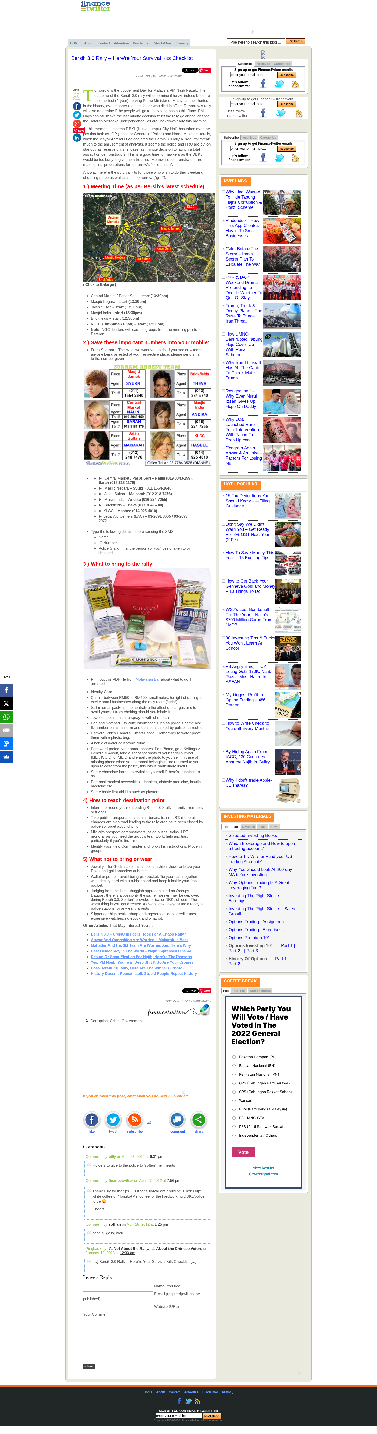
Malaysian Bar (148, 679)
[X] (6, 703)
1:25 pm (161, 1224)
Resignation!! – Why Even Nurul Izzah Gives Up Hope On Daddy (241, 399)
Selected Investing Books (253, 835)
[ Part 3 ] (252, 950)
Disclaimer (141, 43)
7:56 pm (174, 1180)
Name (159, 1286)
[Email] (6, 730)
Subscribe (245, 64)
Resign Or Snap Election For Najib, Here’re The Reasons (141, 956)
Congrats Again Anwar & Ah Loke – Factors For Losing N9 (244, 455)
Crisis (115, 1021)
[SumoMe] (6, 757)
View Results (263, 1168)
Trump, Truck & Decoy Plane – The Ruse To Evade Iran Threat (244, 313)
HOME (75, 43)
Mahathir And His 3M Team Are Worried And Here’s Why (141, 945)
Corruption (99, 1021)
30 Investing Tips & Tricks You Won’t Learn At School (250, 643)
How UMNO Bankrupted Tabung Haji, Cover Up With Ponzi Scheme (244, 344)
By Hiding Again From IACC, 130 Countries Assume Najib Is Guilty (248, 756)
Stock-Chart (163, 43)
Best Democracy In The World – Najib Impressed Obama (141, 951)
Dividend (248, 827)
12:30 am (127, 1253)
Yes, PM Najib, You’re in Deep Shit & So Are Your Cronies (142, 962)
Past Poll (239, 991)
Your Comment (95, 1314)
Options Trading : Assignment (257, 921)
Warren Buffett (260, 991)
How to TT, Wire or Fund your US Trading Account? (260, 859)
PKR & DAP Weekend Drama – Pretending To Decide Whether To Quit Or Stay (244, 287)
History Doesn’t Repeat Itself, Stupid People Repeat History (144, 973)
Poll (226, 991)
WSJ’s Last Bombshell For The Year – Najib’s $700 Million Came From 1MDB (249, 617)
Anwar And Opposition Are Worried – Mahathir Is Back (139, 940)
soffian (114, 1224)
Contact (104, 43)
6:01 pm (156, 1156)
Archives (263, 64)
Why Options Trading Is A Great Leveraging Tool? (259, 885)
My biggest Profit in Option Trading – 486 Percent (245, 700)
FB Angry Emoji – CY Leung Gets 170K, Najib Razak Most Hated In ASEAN (248, 674)
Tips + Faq (230, 827)
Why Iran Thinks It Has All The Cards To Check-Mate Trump (243, 370)
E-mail (159, 1294)
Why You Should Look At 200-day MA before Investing (260, 872)
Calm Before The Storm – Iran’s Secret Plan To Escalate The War (243, 256)
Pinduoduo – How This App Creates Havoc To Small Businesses (242, 228)
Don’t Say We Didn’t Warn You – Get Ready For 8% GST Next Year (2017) (248, 532)
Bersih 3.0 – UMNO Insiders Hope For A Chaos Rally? (138, 934)
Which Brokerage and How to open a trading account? (262, 846)
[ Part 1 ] (287, 945)
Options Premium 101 (249, 937)
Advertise (121, 43)
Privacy (182, 43)
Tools (262, 827)
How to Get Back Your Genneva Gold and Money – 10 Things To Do (250, 586)
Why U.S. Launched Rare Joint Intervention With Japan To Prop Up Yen (242, 429)
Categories (282, 64)
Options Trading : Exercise (254, 929)
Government (132, 1021)
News (274, 827)
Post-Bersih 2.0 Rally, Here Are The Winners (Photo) (137, 968)
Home (148, 1392)
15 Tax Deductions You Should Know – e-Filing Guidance (248, 500)
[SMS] (6, 743)
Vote (243, 1152)
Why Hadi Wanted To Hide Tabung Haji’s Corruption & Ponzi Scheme (244, 200)
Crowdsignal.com (263, 1174)
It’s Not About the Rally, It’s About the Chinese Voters (154, 1248)
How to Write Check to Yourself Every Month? (247, 726)
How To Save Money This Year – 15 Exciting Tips (250, 555)
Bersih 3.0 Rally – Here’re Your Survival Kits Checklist (132, 58)
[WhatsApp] (6, 717)
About (89, 43)
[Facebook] (6, 690)
